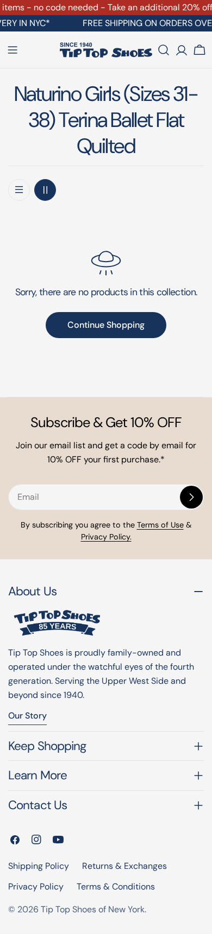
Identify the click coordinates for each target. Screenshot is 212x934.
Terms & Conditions (116, 886)
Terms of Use (160, 525)
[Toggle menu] (12, 50)
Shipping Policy (38, 866)
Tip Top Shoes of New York (93, 909)
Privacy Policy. (106, 537)
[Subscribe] (191, 497)
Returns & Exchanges (124, 866)
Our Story (27, 715)
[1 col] (19, 190)
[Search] (163, 50)
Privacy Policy (36, 886)
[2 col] (45, 190)
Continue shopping (106, 325)
